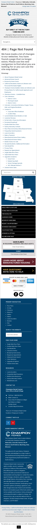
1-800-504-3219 (18, 32)
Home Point (11, 159)
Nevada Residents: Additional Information (17, 144)
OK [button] (19, 527)
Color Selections (9, 96)
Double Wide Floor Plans (12, 124)
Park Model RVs (9, 146)
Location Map (12, 114)
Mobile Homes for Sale (11, 142)
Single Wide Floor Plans (11, 152)
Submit (18, 251)
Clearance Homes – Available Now (15, 94)
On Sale (9, 308)
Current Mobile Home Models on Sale (16, 116)
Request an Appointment (12, 150)
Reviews (9, 321)
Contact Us (8, 109)
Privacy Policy (9, 148)
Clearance (10, 310)
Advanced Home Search (12, 79)
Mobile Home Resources (14, 376)
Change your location (17, 413)
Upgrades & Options (11, 157)
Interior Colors (12, 103)
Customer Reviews (10, 118)
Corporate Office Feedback (16, 111)
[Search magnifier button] (33, 172)
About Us (9, 312)
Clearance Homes (7, 217)
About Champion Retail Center (13, 77)
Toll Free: (10, 395)
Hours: (10, 400)
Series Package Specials (15, 163)
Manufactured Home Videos (13, 139)
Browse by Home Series (12, 81)
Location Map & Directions (15, 406)
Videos (9, 316)
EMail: (9, 397)
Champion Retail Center (7, 2)
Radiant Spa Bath (13, 161)
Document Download (11, 122)
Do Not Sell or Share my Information (15, 120)
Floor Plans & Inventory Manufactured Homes (18, 129)
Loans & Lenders (10, 133)
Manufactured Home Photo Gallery (15, 137)
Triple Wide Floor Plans (11, 154)
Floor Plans (10, 306)
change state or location (29, 6)
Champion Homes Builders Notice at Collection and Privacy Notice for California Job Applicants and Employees (20, 90)
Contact (9, 325)
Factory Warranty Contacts (12, 126)
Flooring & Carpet (13, 101)
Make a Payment (10, 135)
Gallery (9, 314)
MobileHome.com (12, 380)
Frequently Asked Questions (13, 131)
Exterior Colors (12, 98)
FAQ (8, 323)
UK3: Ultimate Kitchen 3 (14, 165)
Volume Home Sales (11, 167)
